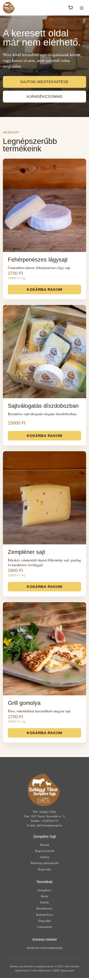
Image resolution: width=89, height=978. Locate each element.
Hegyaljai (44, 920)
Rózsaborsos (44, 908)
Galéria (44, 857)
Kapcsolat (44, 869)
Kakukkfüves (44, 914)
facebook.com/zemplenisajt (44, 947)
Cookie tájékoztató (40, 970)
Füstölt (44, 902)
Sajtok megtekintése (44, 82)
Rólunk (44, 845)
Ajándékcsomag (44, 96)
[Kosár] (70, 7)
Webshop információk (44, 863)
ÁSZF (56, 970)
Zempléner (45, 890)
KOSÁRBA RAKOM (44, 289)
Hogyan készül (44, 851)
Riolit (44, 896)
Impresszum (67, 970)
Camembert (44, 927)
